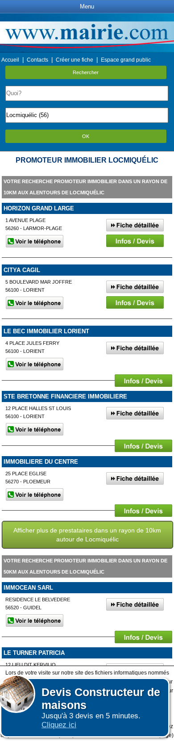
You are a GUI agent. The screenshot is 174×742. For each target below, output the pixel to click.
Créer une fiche (74, 60)
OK (85, 136)
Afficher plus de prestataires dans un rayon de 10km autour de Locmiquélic (87, 535)
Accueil (10, 60)
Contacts (37, 60)
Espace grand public (126, 60)
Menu (87, 6)
